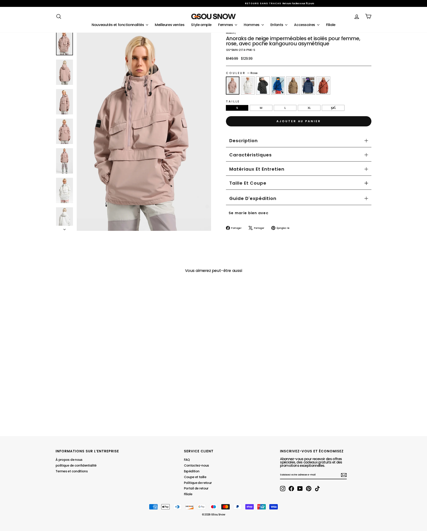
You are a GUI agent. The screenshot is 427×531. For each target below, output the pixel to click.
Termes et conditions (72, 471)
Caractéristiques (250, 155)
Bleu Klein (278, 85)
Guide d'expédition (252, 198)
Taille (233, 101)
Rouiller (323, 85)
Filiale (330, 24)
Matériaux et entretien (256, 169)
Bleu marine (308, 85)
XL (309, 108)
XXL (333, 108)
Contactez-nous (196, 465)
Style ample (201, 24)
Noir (263, 85)
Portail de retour (196, 488)
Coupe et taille (195, 477)
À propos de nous (69, 459)
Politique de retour (198, 483)
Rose (232, 85)
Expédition (191, 471)
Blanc (247, 85)
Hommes (252, 24)
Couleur (242, 73)
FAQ (187, 459)
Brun (293, 85)
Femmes (226, 24)
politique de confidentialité (76, 465)
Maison (230, 33)
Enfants (277, 24)
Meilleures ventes (169, 24)
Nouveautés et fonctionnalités (118, 24)
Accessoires (305, 24)
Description (243, 141)
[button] (247, 183)
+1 (58, 399)
